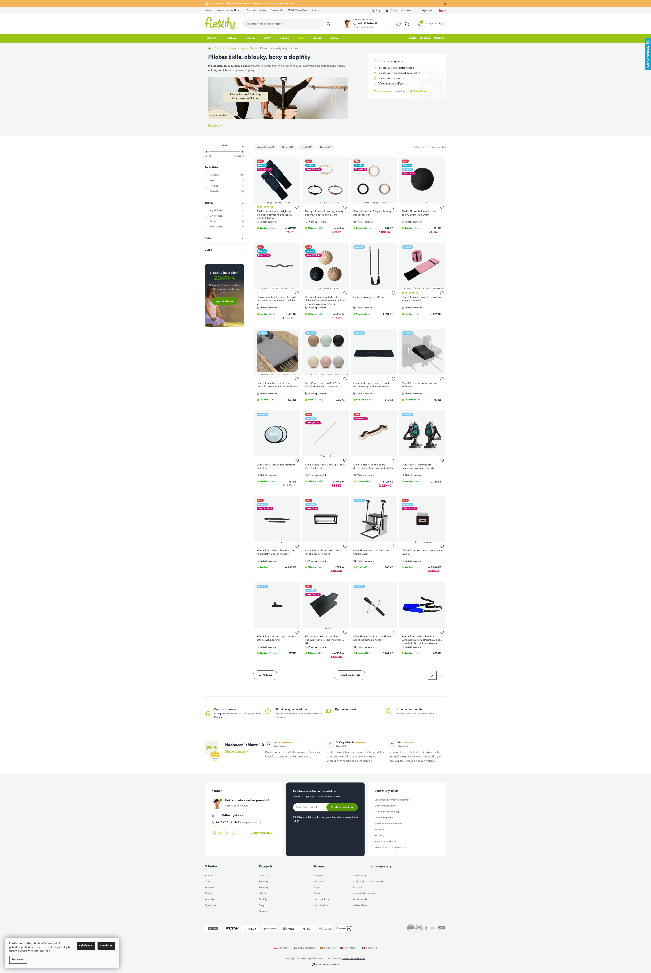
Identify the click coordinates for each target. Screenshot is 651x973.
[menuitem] (214, 38)
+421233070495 (367, 23)
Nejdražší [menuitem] (307, 147)
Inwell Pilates (227, 227)
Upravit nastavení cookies (353, 959)
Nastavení (18, 959)
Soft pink (275, 375)
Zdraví (262, 893)
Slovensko (283, 948)
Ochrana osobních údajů (387, 812)
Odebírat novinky (342, 807)
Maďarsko (329, 948)
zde (48, 951)
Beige (327, 203)
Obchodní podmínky (256, 10)
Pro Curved (427, 542)
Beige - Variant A (275, 203)
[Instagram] (220, 833)
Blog (378, 10)
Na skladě (227, 175)
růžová (426, 289)
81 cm (332, 456)
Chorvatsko (350, 948)
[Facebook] (214, 833)
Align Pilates (227, 210)
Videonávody (420, 91)
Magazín (209, 887)
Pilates (317, 893)
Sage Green (438, 289)
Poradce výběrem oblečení (391, 78)
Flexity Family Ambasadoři (388, 823)
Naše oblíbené (360, 905)
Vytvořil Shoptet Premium (327, 965)
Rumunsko (371, 948)
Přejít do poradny (383, 91)
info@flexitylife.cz (229, 815)
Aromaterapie (360, 899)
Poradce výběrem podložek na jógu (396, 68)
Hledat (328, 24)
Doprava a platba (384, 818)
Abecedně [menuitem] (325, 147)
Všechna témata (379, 867)
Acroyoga (319, 875)
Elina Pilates (227, 216)
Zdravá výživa (360, 875)
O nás (208, 881)
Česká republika (306, 948)
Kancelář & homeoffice (364, 893)
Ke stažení (210, 899)
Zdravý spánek (321, 905)
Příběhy (209, 893)
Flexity (227, 221)
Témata (263, 911)
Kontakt (208, 10)
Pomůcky (263, 887)
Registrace (427, 10)
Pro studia (358, 887)
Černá (318, 203)
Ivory (285, 375)
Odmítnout (85, 945)
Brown (336, 203)
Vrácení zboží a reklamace (229, 10)
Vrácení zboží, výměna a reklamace (393, 800)
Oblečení (263, 875)
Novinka (227, 186)
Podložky (263, 881)
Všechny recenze (235, 751)
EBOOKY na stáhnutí (298, 10)
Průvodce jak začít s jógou (391, 83)
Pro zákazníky (276, 10)
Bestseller (227, 191)
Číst (213, 125)
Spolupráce (210, 905)
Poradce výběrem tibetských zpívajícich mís (399, 73)
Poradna (379, 829)
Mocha (274, 289)
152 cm (322, 456)
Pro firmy (379, 835)
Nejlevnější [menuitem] (288, 147)
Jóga (316, 887)
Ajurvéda (318, 881)
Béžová (407, 289)
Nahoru (267, 675)
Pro (417, 542)
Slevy (261, 905)
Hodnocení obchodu (385, 841)
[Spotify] (234, 833)
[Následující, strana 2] (432, 675)
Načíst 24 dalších (350, 675)
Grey (329, 375)
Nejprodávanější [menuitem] (265, 147)
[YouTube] (227, 833)
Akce (227, 180)
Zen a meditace (321, 899)
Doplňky (263, 899)
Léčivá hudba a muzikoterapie (368, 881)
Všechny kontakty (261, 833)
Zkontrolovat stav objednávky (390, 847)
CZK (392, 10)
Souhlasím (106, 945)
